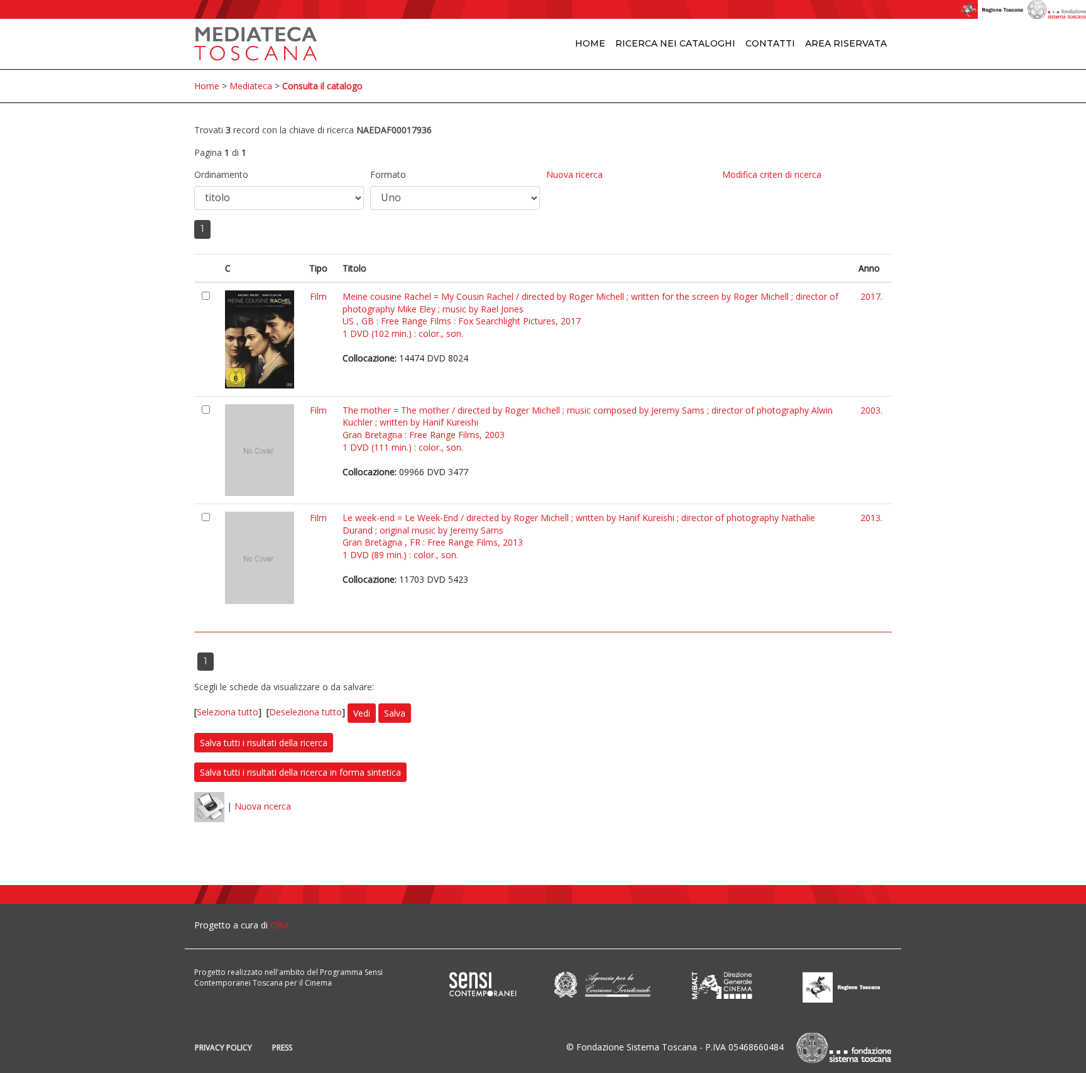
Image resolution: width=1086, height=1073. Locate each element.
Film (318, 296)
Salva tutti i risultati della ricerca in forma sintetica (300, 772)
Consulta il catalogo (322, 86)
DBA (279, 925)
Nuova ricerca (574, 174)
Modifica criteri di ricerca (771, 174)
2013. (871, 518)
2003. (871, 410)
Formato (388, 174)
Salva (394, 713)
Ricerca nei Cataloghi (675, 43)
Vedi (361, 713)
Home (590, 43)
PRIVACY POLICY (223, 1047)
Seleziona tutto (227, 712)
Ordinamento (221, 174)
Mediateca (250, 86)
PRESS (282, 1047)
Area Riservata (846, 43)
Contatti (770, 43)
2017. (871, 296)
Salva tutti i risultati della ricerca (263, 743)
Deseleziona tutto (305, 712)
